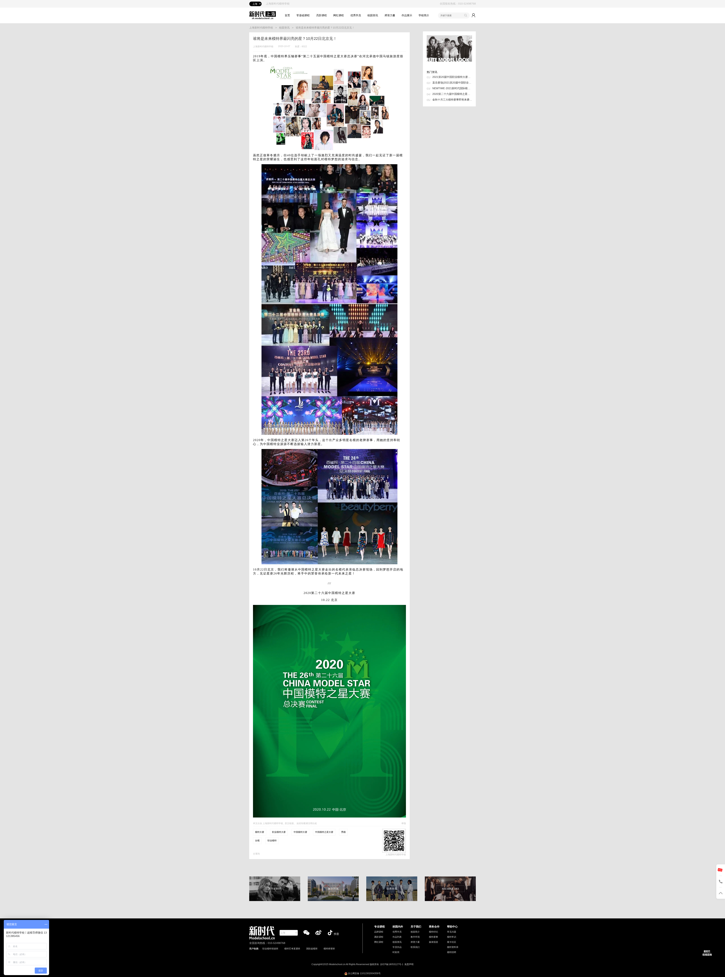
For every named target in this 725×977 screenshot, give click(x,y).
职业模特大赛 (279, 832)
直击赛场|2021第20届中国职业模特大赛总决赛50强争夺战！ (452, 82)
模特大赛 (259, 832)
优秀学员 (355, 15)
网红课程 (338, 15)
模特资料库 (452, 947)
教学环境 (415, 937)
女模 (257, 840)
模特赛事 (433, 937)
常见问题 (451, 932)
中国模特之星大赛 (324, 832)
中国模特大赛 (300, 832)
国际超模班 (312, 948)
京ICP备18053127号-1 (391, 964)
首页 (287, 15)
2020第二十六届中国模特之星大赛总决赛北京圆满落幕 (452, 93)
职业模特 (272, 840)
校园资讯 (372, 15)
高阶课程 (321, 15)
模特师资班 (329, 948)
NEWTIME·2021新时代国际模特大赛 (452, 88)
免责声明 (408, 964)
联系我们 (415, 947)
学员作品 (397, 947)
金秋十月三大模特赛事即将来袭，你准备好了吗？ (452, 99)
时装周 (396, 952)
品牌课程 (378, 932)
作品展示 (407, 15)
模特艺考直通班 (292, 948)
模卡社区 (451, 942)
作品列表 (397, 937)
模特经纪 (433, 932)
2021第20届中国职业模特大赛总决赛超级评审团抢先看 (452, 76)
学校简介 (424, 15)
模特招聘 (451, 952)
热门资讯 (432, 72)
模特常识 (451, 937)
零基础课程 (303, 15)
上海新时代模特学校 (261, 27)
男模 (343, 832)
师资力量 (390, 15)
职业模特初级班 (270, 948)
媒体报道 (433, 942)
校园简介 (415, 932)
